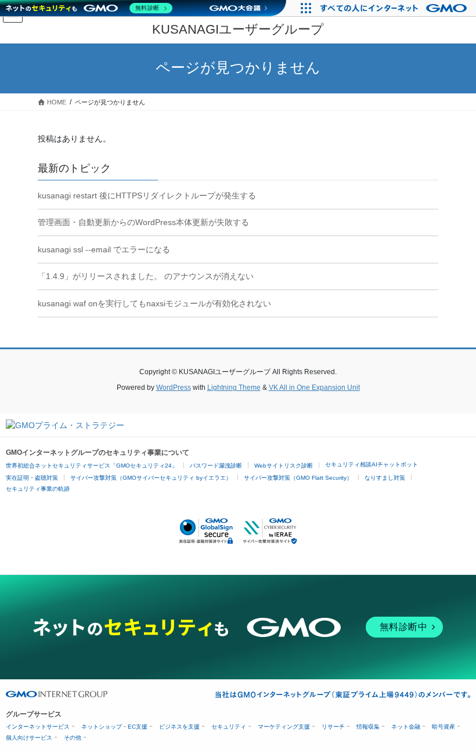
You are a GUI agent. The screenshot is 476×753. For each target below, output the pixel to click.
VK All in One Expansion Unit (314, 387)
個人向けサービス (29, 737)
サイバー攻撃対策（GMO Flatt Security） (298, 478)
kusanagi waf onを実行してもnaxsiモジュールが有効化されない (154, 303)
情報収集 (368, 726)
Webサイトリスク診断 (283, 465)
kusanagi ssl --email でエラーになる (104, 249)
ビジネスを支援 (179, 726)
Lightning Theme (234, 387)
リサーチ (333, 726)
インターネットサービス (38, 726)
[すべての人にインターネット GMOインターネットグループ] (395, 8)
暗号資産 (443, 726)
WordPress (173, 387)
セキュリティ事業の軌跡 (38, 489)
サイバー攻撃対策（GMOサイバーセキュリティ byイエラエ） (151, 478)
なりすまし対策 (385, 478)
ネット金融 (405, 726)
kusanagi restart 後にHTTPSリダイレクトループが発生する (147, 195)
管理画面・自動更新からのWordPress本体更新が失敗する (143, 222)
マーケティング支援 (284, 726)
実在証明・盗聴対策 (32, 478)
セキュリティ (228, 726)
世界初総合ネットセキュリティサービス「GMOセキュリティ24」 (92, 465)
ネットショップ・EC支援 (114, 726)
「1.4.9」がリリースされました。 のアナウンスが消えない (146, 276)
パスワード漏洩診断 (216, 465)
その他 (72, 737)
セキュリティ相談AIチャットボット (371, 464)
